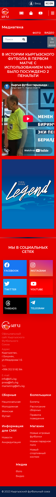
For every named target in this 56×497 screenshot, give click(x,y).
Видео (20, 476)
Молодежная (10, 406)
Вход (38, 3)
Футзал (6, 416)
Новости (7, 437)
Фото (19, 471)
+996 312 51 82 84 (12, 369)
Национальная (11, 401)
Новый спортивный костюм (38, 453)
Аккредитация (11, 442)
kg (47, 3)
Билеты (34, 401)
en (51, 3)
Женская (7, 411)
